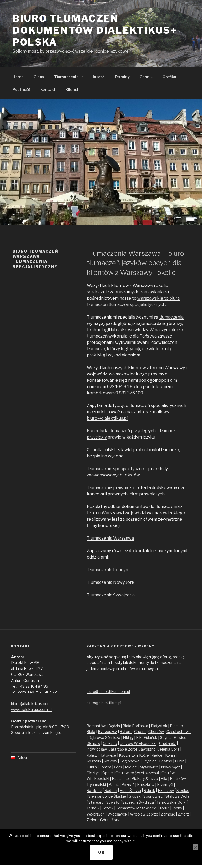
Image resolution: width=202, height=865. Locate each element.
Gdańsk (150, 737)
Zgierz (183, 814)
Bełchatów (96, 725)
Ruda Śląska (130, 790)
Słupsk (135, 796)
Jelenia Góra (168, 749)
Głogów (93, 743)
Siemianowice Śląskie (107, 796)
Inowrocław (97, 749)
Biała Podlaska (135, 725)
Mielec (131, 767)
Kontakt (47, 89)
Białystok (159, 725)
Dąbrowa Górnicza (104, 737)
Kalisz (92, 755)
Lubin (179, 761)
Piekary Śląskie (145, 778)
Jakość (98, 76)
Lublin (92, 767)
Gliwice (180, 737)
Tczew (107, 808)
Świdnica (146, 802)
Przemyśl (165, 784)
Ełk (139, 737)
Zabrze (152, 814)
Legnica (149, 761)
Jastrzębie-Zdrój (123, 749)
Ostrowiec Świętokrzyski (137, 773)
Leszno (165, 761)
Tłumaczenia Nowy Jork (110, 582)
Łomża (105, 767)
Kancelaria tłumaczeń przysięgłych (121, 430)
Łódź (118, 767)
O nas (39, 76)
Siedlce (182, 790)
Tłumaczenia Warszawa (110, 538)
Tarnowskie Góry (171, 802)
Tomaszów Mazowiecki (136, 808)
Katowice (107, 755)
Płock (114, 784)
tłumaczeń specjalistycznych (136, 304)
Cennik (146, 76)
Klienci (71, 89)
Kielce (157, 755)
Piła (164, 778)
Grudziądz (167, 743)
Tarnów (93, 808)
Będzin (114, 725)
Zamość (168, 814)
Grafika (169, 76)
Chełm (140, 731)
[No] (195, 847)
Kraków (110, 761)
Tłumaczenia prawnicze (110, 487)
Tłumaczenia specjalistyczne (115, 468)
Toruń (164, 808)
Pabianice (120, 778)
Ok (101, 852)
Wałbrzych (96, 814)
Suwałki (113, 802)
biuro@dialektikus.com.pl (32, 703)
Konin (170, 755)
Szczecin (130, 802)
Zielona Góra (98, 820)
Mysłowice (148, 767)
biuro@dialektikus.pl (107, 418)
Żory (115, 820)
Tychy (177, 808)
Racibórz (94, 790)
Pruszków (145, 784)
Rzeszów (166, 790)
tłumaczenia (171, 317)
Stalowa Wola (177, 796)
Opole (107, 773)
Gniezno (110, 743)
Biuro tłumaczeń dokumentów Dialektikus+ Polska (95, 30)
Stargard (96, 802)
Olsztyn (93, 773)
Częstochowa (178, 731)
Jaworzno (147, 749)
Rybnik (149, 790)
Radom (110, 790)
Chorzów (156, 731)
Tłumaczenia (66, 76)
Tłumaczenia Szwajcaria (111, 594)
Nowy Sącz (170, 767)
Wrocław (138, 814)
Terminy (122, 76)
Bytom (126, 731)
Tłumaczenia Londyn (107, 569)
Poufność (21, 89)
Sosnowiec (153, 796)
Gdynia (165, 737)
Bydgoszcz (107, 731)
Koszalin (94, 761)
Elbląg (128, 737)
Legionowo (130, 761)
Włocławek (117, 814)
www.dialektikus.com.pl (31, 709)
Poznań (128, 784)
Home (18, 76)
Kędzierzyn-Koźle (134, 755)
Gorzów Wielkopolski (138, 743)
